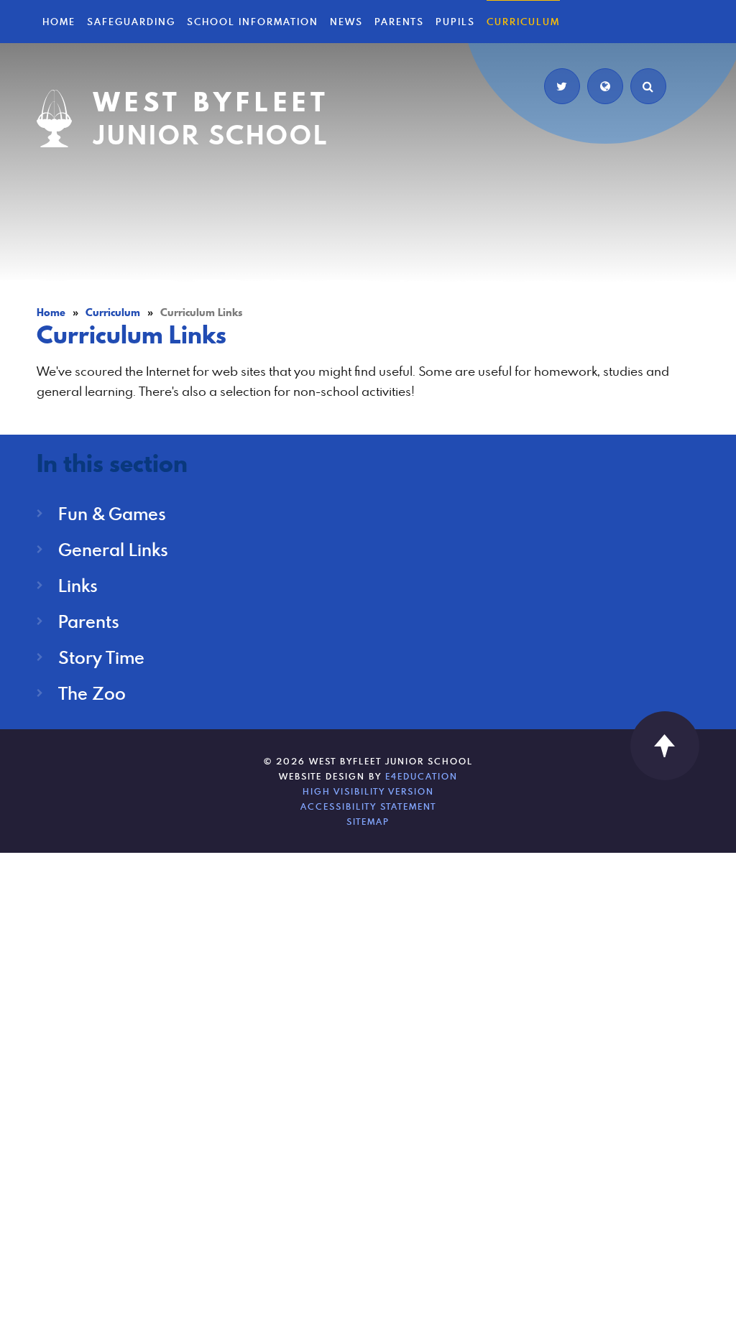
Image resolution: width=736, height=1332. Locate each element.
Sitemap (368, 821)
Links (78, 585)
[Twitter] (562, 86)
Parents (88, 621)
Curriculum (113, 312)
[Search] (648, 86)
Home (51, 312)
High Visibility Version (368, 791)
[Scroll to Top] (664, 745)
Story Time (101, 657)
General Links (113, 549)
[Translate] (605, 86)
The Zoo (92, 693)
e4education (421, 776)
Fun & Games (112, 513)
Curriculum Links (201, 312)
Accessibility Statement (368, 806)
